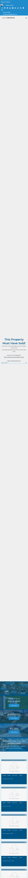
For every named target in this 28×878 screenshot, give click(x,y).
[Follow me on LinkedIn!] (7, 8)
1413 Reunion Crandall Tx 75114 (8, 860)
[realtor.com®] (12, 8)
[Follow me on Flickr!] (23, 8)
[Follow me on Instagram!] (2, 8)
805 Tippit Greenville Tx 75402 (8, 833)
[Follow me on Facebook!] (4, 8)
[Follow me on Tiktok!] (18, 8)
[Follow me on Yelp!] (2, 10)
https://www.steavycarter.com (14, 360)
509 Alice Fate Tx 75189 (7, 806)
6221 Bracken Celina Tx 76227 (8, 778)
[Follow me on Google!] (20, 8)
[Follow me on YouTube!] (15, 8)
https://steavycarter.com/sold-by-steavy (14, 357)
